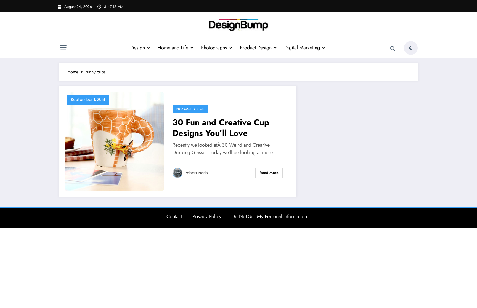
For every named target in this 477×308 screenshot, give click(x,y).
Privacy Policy (206, 216)
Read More (269, 172)
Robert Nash (196, 173)
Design (138, 47)
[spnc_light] (411, 48)
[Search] (393, 49)
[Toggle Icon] (63, 48)
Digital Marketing (302, 47)
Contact (174, 216)
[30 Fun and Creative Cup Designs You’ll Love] (114, 141)
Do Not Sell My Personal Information (269, 216)
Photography (214, 47)
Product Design (256, 47)
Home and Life (173, 47)
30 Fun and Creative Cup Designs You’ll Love (221, 127)
